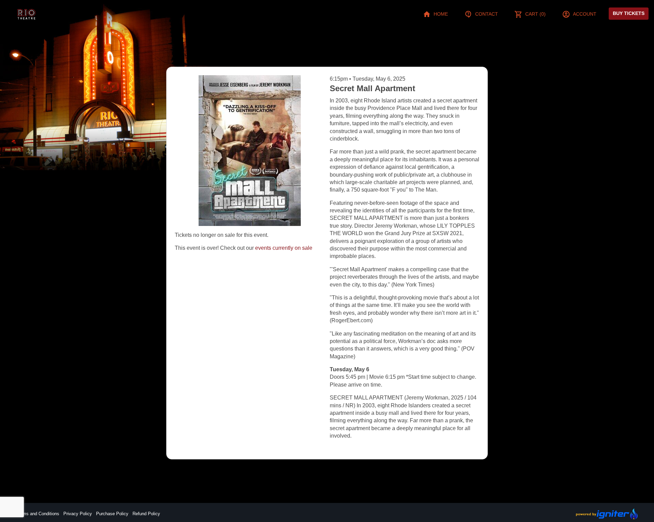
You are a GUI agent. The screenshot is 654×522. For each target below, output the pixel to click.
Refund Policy (146, 513)
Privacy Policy (77, 513)
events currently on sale (283, 248)
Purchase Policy (112, 513)
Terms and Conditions (37, 513)
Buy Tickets (628, 13)
